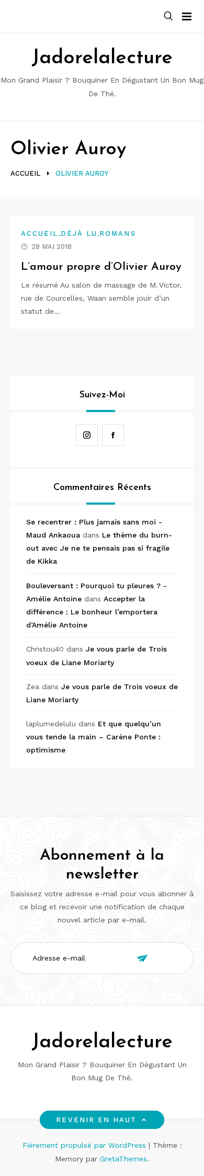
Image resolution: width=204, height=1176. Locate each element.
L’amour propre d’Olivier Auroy (101, 266)
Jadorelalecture (102, 58)
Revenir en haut (96, 1120)
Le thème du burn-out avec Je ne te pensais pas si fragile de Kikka (99, 548)
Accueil (40, 233)
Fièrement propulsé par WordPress (85, 1145)
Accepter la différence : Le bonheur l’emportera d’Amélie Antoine (91, 612)
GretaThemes (123, 1159)
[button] (168, 16)
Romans (117, 233)
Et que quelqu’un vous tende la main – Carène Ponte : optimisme (93, 737)
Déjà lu (79, 233)
